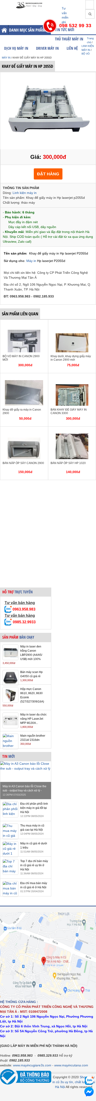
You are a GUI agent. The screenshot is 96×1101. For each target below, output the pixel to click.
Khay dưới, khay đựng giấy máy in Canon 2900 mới (71, 358)
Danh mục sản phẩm (27, 30)
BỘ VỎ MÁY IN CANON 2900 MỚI (21, 358)
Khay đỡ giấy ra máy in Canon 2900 (22, 411)
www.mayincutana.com (71, 1065)
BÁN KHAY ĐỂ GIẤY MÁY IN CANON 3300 (69, 411)
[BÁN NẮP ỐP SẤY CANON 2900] (24, 431)
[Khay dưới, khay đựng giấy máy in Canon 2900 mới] (72, 324)
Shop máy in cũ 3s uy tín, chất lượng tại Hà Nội (73, 1082)
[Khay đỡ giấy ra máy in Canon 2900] (24, 378)
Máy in (31, 261)
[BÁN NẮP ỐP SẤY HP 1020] (72, 431)
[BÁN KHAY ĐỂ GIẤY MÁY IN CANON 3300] (72, 378)
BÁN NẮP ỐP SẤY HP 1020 (68, 463)
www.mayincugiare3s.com (32, 1065)
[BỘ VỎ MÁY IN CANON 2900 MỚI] (24, 324)
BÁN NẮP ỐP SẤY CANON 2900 (23, 463)
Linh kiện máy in (25, 193)
